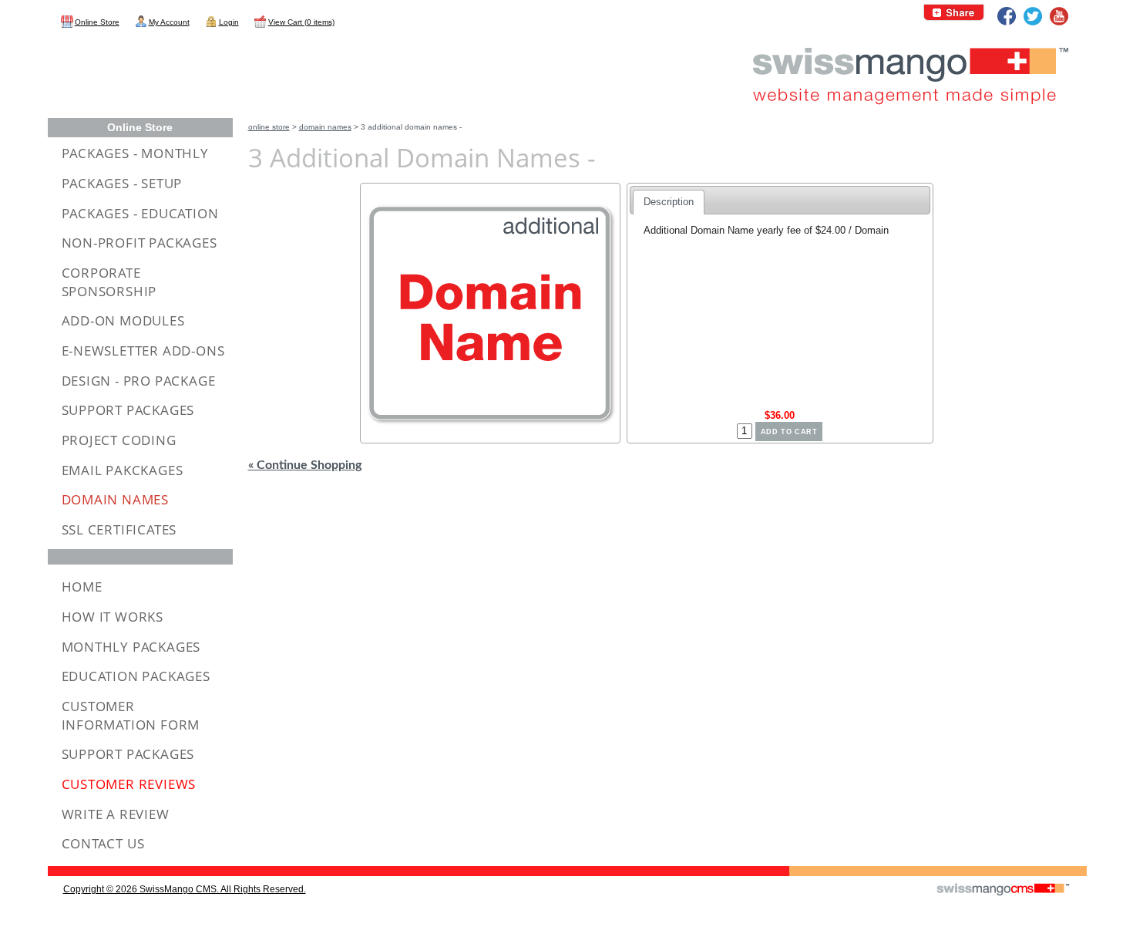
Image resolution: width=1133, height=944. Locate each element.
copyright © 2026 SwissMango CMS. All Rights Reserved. (184, 889)
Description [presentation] (669, 201)
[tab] (668, 202)
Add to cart (789, 432)
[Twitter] (1033, 16)
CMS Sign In (57, 867)
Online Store (269, 127)
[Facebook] (1006, 16)
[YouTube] (1059, 16)
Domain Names (325, 127)
